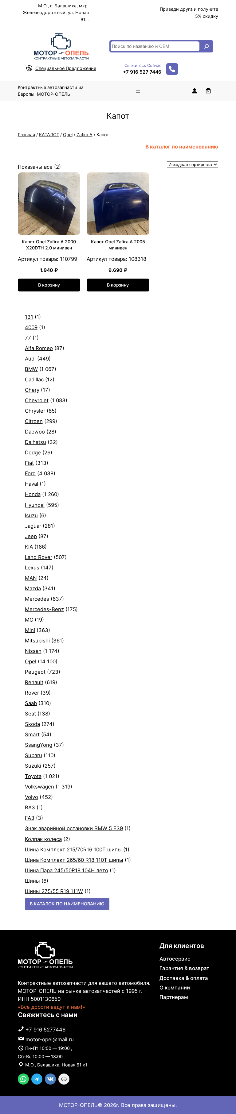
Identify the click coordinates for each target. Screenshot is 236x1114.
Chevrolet (37, 400)
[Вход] (194, 90)
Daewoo (35, 432)
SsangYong (38, 745)
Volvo (31, 797)
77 (28, 338)
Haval (31, 484)
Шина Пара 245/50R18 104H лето (66, 870)
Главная (26, 134)
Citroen (34, 421)
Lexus (32, 568)
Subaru (33, 755)
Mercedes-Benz (44, 609)
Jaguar (33, 526)
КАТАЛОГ (49, 134)
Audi (30, 359)
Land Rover (38, 557)
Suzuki (33, 766)
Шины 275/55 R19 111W (54, 891)
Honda (33, 494)
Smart (32, 734)
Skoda (32, 724)
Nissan (33, 651)
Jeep (31, 536)
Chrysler (35, 411)
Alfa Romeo (39, 348)
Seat (30, 714)
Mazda (33, 588)
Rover (32, 693)
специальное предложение (65, 68)
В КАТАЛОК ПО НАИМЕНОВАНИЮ (67, 903)
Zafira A (84, 134)
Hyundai (35, 505)
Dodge (33, 452)
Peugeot (35, 672)
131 (29, 317)
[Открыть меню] (138, 90)
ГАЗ (29, 818)
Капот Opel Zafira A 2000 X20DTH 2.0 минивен (49, 244)
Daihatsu (35, 442)
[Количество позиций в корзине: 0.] (208, 91)
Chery (32, 390)
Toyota (33, 776)
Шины (32, 881)
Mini (30, 630)
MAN (31, 578)
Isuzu (31, 515)
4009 (31, 327)
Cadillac (34, 379)
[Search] (206, 46)
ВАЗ (30, 807)
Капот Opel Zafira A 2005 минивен (118, 244)
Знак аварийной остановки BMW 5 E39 (74, 828)
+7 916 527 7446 (142, 72)
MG (29, 620)
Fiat (29, 463)
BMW (31, 369)
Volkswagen (39, 787)
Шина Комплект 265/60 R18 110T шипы (74, 860)
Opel (68, 134)
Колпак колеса (43, 839)
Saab (31, 703)
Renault (34, 682)
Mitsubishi (37, 641)
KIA (29, 547)
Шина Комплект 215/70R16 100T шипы (73, 849)
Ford (30, 473)
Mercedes (37, 599)
